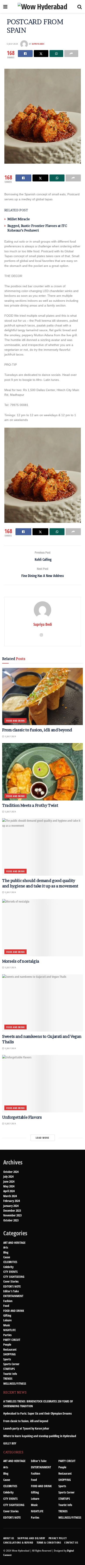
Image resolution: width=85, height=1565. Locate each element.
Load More (42, 1137)
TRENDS (7, 1378)
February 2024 (11, 1201)
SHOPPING (9, 1354)
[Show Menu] (5, 6)
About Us (8, 1538)
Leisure (7, 1320)
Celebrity (8, 1267)
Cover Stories (11, 1281)
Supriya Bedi (38, 43)
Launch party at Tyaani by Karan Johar (26, 1428)
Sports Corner (11, 1364)
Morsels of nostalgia (20, 961)
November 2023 (12, 1215)
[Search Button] (79, 6)
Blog (5, 1252)
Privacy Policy (58, 1538)
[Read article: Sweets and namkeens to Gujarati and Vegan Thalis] (42, 1003)
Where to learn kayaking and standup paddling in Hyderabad (39, 1436)
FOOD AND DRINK (15, 720)
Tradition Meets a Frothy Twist (30, 805)
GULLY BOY (9, 1443)
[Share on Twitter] (41, 53)
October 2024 (11, 1172)
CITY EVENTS (10, 1272)
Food (6, 1306)
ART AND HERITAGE (14, 1243)
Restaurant (10, 1349)
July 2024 (8, 1176)
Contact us (71, 1542)
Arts (5, 1247)
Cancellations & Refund (18, 1542)
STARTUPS (9, 1369)
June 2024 (8, 1181)
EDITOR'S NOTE (12, 1286)
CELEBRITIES (10, 1262)
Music (6, 1325)
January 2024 (11, 1206)
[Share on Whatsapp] (56, 53)
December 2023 (12, 1210)
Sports (7, 1359)
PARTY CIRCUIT (11, 1340)
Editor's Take (11, 1291)
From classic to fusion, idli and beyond (37, 730)
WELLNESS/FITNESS (14, 1383)
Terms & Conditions (49, 1542)
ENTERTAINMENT (13, 1296)
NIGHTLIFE (9, 1330)
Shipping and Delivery (31, 1538)
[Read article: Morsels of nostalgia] (42, 928)
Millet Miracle (18, 219)
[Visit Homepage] (42, 6)
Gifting (7, 1315)
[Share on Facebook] (25, 53)
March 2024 (10, 1196)
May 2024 (8, 1186)
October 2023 (11, 1220)
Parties (7, 1335)
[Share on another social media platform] (71, 53)
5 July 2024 (12, 43)
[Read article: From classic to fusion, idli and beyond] (42, 696)
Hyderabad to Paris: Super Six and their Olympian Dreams (37, 1413)
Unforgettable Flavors (22, 1117)
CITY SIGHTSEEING (13, 1277)
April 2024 (9, 1191)
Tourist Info (10, 1374)
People (7, 1344)
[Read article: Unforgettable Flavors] (42, 1083)
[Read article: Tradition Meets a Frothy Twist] (42, 771)
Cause (6, 1257)
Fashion (7, 1301)
